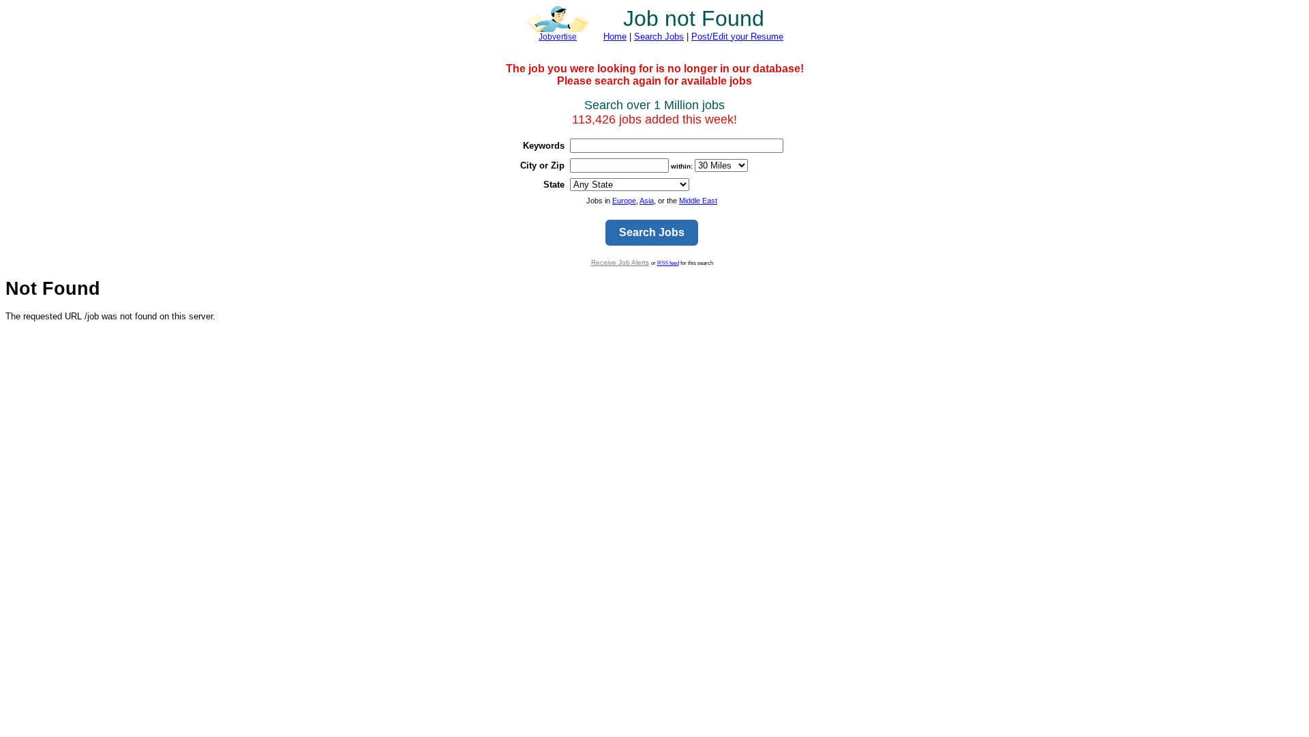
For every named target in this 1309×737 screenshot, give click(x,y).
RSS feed (668, 262)
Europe (624, 201)
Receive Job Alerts (620, 262)
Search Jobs (659, 36)
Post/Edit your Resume (737, 36)
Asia (647, 201)
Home (615, 36)
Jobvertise (558, 37)
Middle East (698, 201)
